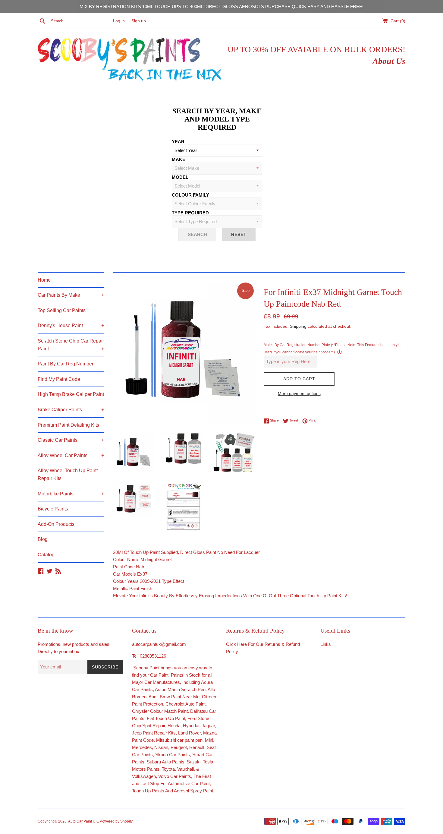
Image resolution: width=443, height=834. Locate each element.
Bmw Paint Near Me (180, 696)
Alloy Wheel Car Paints (71, 455)
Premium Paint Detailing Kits (68, 425)
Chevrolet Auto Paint (185, 703)
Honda (174, 725)
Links (325, 644)
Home (44, 280)
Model (180, 177)
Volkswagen (144, 776)
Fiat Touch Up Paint (166, 718)
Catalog (46, 554)
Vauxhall (185, 769)
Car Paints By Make (71, 295)
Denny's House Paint (71, 325)
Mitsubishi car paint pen (179, 740)
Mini (209, 740)
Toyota (168, 769)
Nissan (161, 747)
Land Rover (189, 732)
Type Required (190, 212)
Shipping (298, 326)
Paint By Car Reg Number (65, 363)
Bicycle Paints (53, 508)
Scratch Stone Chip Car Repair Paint (71, 344)
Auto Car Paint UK (83, 821)
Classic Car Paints (71, 440)
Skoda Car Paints (172, 754)
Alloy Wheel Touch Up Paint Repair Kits (68, 474)
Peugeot (179, 747)
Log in (119, 21)
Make (178, 159)
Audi (153, 696)
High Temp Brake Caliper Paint (71, 394)
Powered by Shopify (116, 821)
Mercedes (142, 747)
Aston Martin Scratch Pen (180, 689)
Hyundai (191, 725)
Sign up (138, 21)
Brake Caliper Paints (71, 409)
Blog (43, 539)
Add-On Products (56, 524)
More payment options (299, 393)
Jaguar (208, 725)
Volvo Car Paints (174, 776)
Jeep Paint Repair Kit (152, 732)
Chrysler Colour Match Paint (160, 711)
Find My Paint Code (59, 379)
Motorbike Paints (71, 493)
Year (178, 141)
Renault (196, 747)
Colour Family (190, 194)
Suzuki (193, 761)
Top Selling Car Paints (62, 310)
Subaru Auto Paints (165, 761)
